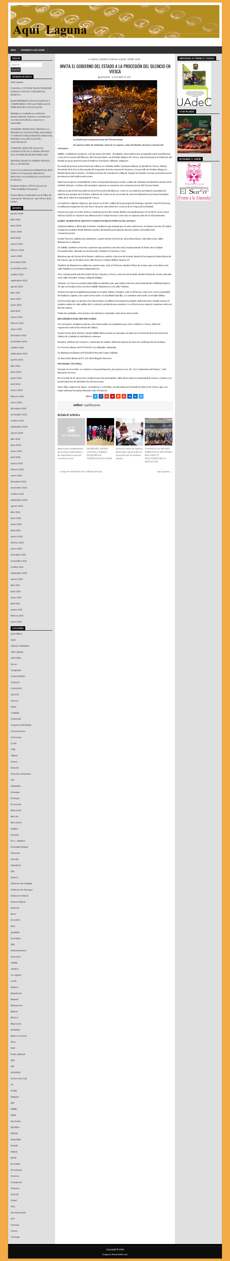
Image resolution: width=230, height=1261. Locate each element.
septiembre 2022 (19, 500)
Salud (13, 1115)
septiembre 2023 (19, 427)
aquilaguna (105, 77)
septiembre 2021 (19, 573)
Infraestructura (18, 950)
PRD (13, 1060)
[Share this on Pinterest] (112, 396)
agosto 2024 (17, 360)
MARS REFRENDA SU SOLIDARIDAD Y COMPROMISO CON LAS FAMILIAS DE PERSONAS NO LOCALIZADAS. (30, 104)
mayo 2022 (16, 524)
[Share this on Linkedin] (135, 396)
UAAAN (15, 1194)
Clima (13, 707)
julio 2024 (15, 366)
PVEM (14, 1091)
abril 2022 (16, 530)
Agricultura (16, 634)
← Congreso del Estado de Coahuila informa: (80, 471)
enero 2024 (16, 402)
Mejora (14, 1011)
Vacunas (15, 1225)
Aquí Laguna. (17, 82)
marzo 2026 (17, 244)
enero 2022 (16, 549)
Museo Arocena (19, 1036)
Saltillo (14, 1109)
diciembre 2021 (18, 555)
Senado (14, 1145)
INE (13, 944)
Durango (15, 792)
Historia (15, 908)
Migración (16, 1024)
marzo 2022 (17, 536)
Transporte (16, 1182)
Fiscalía (15, 859)
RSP (12, 1103)
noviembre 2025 (19, 268)
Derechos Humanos (21, 774)
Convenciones (18, 731)
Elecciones (16, 822)
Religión (15, 1097)
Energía (15, 835)
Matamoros (17, 1005)
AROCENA (16, 658)
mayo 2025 (16, 305)
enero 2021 (16, 622)
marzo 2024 (17, 390)
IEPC (13, 926)
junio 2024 (16, 372)
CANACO (15, 682)
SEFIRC (14, 1133)
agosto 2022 (17, 506)
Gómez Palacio (18, 902)
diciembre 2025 (18, 262)
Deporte (15, 768)
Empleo (14, 829)
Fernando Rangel (19, 847)
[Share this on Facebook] (101, 396)
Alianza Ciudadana (20, 646)
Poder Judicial (18, 1054)
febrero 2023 (17, 469)
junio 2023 (16, 445)
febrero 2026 (17, 250)
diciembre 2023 (18, 408)
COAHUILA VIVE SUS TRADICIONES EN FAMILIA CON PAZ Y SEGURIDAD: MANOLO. (31, 91)
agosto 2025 (17, 286)
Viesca (137, 59)
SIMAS (14, 1152)
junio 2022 (16, 518)
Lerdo (14, 981)
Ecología (15, 798)
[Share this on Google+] (106, 396)
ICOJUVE (15, 920)
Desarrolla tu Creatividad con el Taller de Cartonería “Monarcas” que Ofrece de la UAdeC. (31, 198)
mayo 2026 (16, 232)
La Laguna (122, 59)
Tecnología (16, 1170)
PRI (12, 1066)
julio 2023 (15, 439)
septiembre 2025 (19, 280)
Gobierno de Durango (22, 890)
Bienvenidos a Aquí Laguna (33, 50)
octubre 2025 (17, 274)
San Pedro (16, 1121)
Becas (14, 664)
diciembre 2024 (18, 335)
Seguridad (16, 1139)
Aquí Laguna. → (164, 471)
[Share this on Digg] (129, 396)
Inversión (16, 957)
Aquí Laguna (17, 652)
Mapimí (14, 999)
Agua (13, 640)
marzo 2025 (17, 317)
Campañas (16, 670)
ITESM (14, 963)
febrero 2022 (17, 542)
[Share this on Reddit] (118, 396)
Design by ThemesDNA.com (115, 1254)
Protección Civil (19, 1078)
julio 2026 (15, 219)
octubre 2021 (17, 567)
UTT (13, 1219)
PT (12, 1085)
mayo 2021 (16, 597)
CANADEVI (16, 688)
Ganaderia (16, 865)
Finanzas (15, 853)
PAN (13, 1048)
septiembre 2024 (19, 354)
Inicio (13, 50)
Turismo (130, 59)
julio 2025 (15, 293)
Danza (14, 762)
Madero (15, 987)
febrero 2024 (17, 396)
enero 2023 (16, 475)
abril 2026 (16, 238)
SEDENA (15, 1127)
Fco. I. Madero (18, 841)
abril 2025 (16, 311)
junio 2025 (16, 299)
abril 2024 (16, 384)
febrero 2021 (17, 616)
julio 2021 (15, 585)
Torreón (15, 1176)
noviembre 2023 (19, 414)
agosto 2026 (17, 213)
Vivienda (15, 1237)
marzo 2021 (16, 610)
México (14, 1017)
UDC (13, 1206)
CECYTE (15, 695)
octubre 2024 (17, 347)
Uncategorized (18, 1212)
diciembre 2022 (18, 482)
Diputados (16, 786)
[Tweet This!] (95, 396)
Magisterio (16, 993)
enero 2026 (16, 256)
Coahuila (94, 59)
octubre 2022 (17, 494)
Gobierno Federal (19, 896)
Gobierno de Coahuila (108, 59)
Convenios (16, 737)
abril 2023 (16, 457)
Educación (16, 810)
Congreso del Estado (21, 725)
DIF (12, 780)
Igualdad (15, 932)
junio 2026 (16, 226)
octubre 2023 (17, 421)
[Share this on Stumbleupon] (124, 396)
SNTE (13, 1158)
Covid (13, 743)
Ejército (15, 816)
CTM (13, 749)
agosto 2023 (17, 433)
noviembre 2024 (19, 341)
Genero (14, 877)
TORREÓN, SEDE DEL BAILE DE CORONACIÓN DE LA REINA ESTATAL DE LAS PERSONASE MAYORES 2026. (30, 151)
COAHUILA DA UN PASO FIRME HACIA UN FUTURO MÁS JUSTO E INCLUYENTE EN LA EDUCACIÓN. (158, 455)
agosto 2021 (17, 579)
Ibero (13, 914)
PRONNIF (16, 1072)
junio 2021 (16, 591)
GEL (13, 871)
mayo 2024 (16, 378)
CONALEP (16, 719)
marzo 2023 (17, 463)
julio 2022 (15, 512)
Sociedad (15, 1164)
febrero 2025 (17, 323)
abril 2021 (15, 603)
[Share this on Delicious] (141, 396)
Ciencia (14, 701)
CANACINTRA (18, 676)
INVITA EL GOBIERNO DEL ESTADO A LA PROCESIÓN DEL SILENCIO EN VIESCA (115, 69)
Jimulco (15, 969)
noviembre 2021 (19, 561)
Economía (16, 804)
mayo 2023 (16, 451)
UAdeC (14, 1200)
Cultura (14, 755)
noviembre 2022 (19, 488)
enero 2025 (16, 329)
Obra (13, 1042)
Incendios (16, 938)
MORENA (15, 1030)
